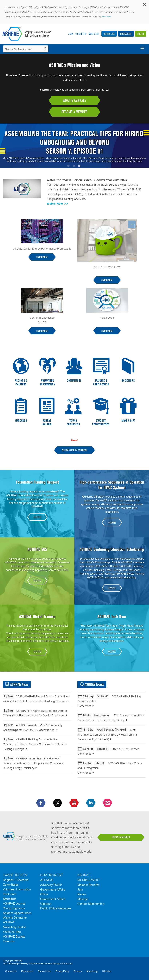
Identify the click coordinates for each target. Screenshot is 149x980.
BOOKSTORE (128, 380)
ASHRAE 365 (109, 34)
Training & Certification (101, 382)
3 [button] (80, 166)
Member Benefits (88, 885)
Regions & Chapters (21, 382)
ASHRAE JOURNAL (47, 422)
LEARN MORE (42, 257)
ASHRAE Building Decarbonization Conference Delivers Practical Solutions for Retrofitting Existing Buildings (35, 744)
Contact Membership (90, 903)
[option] (74, 146)
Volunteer (80, 34)
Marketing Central (14, 927)
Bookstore (126, 34)
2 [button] (74, 166)
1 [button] (69, 166)
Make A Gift (94, 34)
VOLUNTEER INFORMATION (47, 382)
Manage (82, 899)
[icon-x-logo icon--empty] (58, 803)
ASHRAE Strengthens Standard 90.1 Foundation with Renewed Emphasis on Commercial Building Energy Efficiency (33, 763)
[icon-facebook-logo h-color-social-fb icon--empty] (41, 803)
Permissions (27, 971)
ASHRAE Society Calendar (74, 450)
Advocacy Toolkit (51, 885)
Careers (78, 971)
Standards (9, 899)
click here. (106, 16)
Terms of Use (44, 971)
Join (70, 34)
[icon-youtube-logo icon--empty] (74, 803)
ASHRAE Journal (14, 903)
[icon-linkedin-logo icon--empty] (91, 803)
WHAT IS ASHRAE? (74, 100)
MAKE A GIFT (128, 420)
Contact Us (11, 971)
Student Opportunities (17, 913)
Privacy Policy (62, 971)
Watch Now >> (57, 203)
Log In (140, 34)
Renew (81, 894)
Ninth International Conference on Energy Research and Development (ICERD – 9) (107, 734)
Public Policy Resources (55, 908)
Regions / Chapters (15, 880)
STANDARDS (21, 420)
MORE (37, 517)
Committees (11, 884)
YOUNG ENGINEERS (73, 422)
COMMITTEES (74, 380)
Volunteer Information (17, 889)
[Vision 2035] (107, 300)
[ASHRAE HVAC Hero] (107, 240)
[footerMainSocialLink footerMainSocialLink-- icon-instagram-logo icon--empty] (107, 803)
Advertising (92, 971)
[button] (144, 5)
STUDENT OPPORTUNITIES (100, 422)
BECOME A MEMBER (74, 111)
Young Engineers (14, 908)
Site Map (106, 971)
